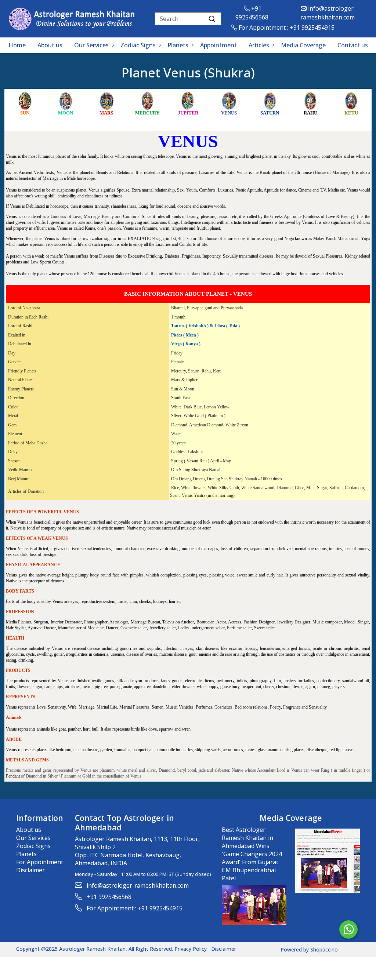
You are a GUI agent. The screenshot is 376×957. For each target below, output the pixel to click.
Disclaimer (30, 870)
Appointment (218, 45)
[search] (212, 19)
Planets (177, 45)
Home (17, 45)
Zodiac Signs (138, 45)
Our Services (91, 45)
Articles (259, 45)
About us (49, 45)
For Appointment (39, 862)
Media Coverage (303, 45)
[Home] (72, 18)
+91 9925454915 (312, 27)
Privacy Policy (190, 948)
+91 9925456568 (109, 897)
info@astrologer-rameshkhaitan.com (138, 885)
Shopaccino (324, 949)
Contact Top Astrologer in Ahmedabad (124, 822)
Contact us (352, 45)
